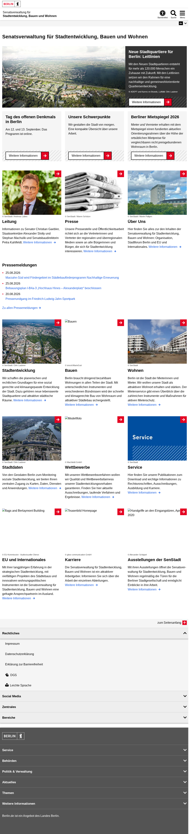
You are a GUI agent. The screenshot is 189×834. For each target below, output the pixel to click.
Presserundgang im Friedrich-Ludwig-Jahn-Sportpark (40, 298)
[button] (183, 23)
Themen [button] (8, 793)
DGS (13, 675)
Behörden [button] (9, 761)
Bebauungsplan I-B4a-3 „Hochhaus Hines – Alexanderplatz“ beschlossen (53, 288)
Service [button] (7, 750)
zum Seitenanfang (169, 622)
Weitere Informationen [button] (18, 803)
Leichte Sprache (20, 685)
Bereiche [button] (8, 717)
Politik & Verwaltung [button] (17, 771)
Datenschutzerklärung (19, 654)
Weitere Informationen (146, 102)
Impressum (12, 643)
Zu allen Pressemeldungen (20, 307)
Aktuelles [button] (9, 782)
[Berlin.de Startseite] (11, 4)
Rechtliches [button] (10, 633)
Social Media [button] (11, 696)
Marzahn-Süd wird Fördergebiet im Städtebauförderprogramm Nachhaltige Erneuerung (62, 277)
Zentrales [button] (9, 707)
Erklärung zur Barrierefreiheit (24, 664)
